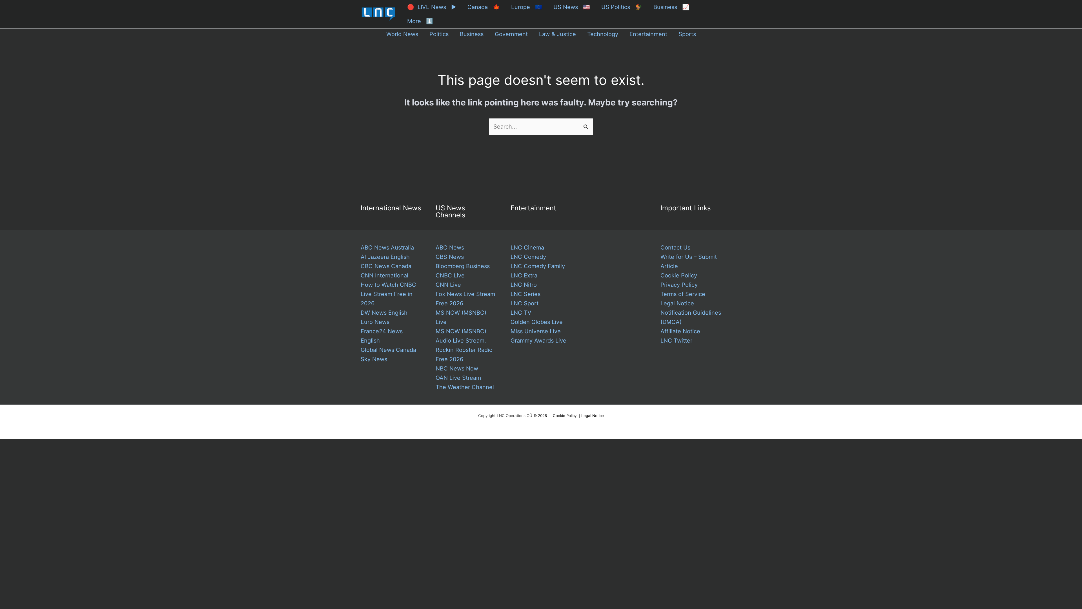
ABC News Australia (387, 247)
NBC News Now (457, 368)
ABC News (450, 247)
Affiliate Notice (680, 331)
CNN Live (448, 284)
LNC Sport (524, 303)
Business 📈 (671, 7)
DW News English (384, 312)
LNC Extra (524, 275)
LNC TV (521, 312)
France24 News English (382, 336)
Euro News (375, 322)
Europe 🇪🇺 (526, 7)
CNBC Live (450, 275)
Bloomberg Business (463, 266)
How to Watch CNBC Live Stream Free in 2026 (388, 294)
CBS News (450, 256)
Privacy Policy (679, 284)
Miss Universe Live (536, 331)
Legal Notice (677, 303)
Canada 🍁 (483, 7)
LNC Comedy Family (538, 266)
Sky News (374, 359)
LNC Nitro (524, 284)
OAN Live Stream (458, 377)
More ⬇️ (420, 21)
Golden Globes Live (537, 322)
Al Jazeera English (385, 256)
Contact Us (675, 247)
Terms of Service (682, 294)
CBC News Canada (386, 266)
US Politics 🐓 (621, 7)
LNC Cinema (527, 247)
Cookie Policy (678, 275)
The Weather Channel (465, 387)
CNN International (384, 275)
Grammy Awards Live (538, 340)
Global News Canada (388, 350)
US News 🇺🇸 (571, 7)
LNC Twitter (676, 340)
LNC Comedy (528, 256)
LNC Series (525, 294)
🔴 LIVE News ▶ (431, 7)
